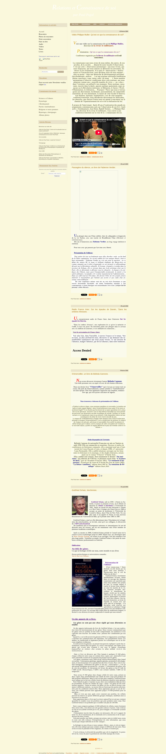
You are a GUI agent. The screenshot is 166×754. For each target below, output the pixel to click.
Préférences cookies (121, 753)
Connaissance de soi (97, 157)
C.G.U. (93, 753)
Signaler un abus (84, 753)
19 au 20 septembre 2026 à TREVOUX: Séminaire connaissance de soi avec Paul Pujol (52, 134)
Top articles (69, 753)
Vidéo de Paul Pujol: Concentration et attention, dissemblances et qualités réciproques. (51, 158)
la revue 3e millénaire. (104, 45)
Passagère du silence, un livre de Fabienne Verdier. (94, 167)
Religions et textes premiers (48, 109)
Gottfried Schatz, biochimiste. (84, 490)
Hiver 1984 (42, 151)
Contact (102, 24)
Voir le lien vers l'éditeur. (80, 556)
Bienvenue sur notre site (45, 126)
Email (42, 173)
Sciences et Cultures (85, 157)
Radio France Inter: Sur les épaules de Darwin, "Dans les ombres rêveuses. (99, 310)
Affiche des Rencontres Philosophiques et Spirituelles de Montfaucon (50, 154)
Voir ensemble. (43, 137)
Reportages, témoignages (47, 112)
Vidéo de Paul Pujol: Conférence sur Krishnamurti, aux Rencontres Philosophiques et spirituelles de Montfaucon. (52, 147)
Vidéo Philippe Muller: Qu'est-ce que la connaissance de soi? (98, 35)
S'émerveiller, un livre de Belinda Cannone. (90, 374)
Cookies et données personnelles (105, 753)
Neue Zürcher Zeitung (81, 536)
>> (101, 748)
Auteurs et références (115, 24)
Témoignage (42, 143)
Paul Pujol (75, 24)
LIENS (94, 24)
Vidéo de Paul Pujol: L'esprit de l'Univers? (50, 140)
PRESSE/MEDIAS (86, 24)
